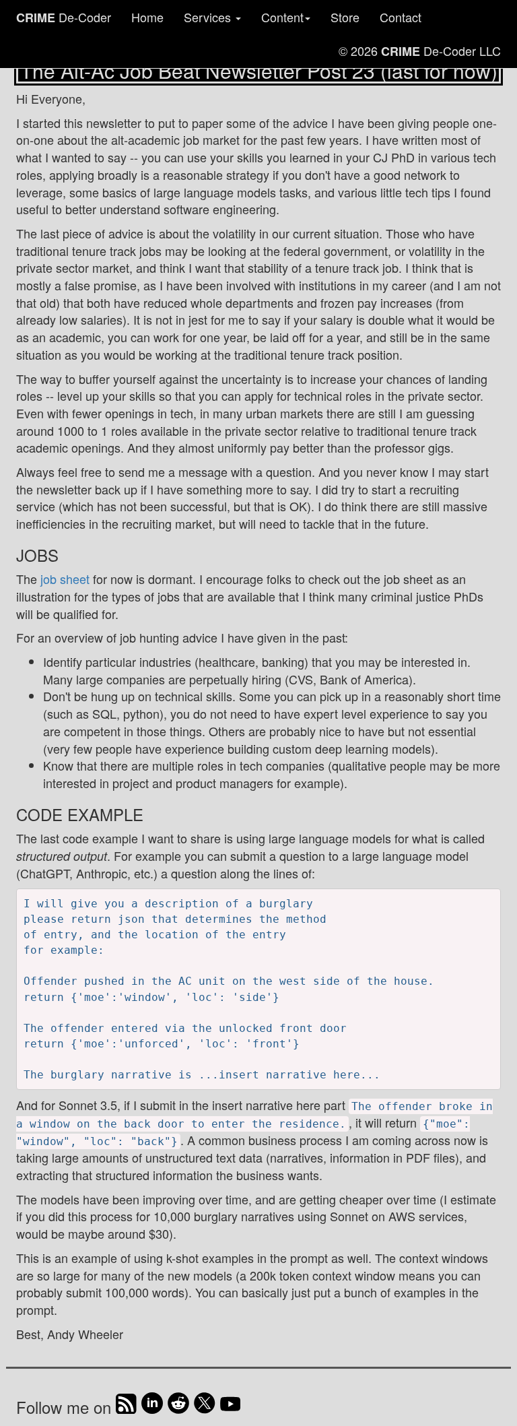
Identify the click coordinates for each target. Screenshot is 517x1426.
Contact (400, 17)
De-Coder (63, 17)
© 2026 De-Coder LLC (420, 51)
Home (147, 17)
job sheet (65, 578)
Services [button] (209, 17)
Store (345, 17)
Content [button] (282, 17)
